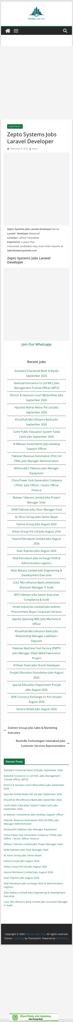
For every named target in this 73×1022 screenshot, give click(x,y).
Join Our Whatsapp (36, 344)
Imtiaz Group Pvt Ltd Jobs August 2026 (36, 531)
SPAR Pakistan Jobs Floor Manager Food (36, 509)
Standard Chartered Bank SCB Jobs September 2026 (33, 770)
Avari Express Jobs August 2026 (36, 551)
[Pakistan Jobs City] (8, 31)
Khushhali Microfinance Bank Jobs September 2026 (33, 799)
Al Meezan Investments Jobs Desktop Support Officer (34, 814)
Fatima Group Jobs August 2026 (36, 524)
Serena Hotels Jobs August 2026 (36, 709)
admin (35, 148)
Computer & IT (14, 126)
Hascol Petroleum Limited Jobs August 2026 (28, 872)
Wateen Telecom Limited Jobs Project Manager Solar (33, 844)
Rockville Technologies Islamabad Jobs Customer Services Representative (40, 743)
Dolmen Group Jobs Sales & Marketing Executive (32, 730)
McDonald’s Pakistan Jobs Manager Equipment (30, 829)
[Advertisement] (36, 82)
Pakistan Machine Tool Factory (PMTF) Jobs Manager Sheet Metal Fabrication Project (36, 653)
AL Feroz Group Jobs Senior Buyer (36, 517)
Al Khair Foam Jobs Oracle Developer (36, 665)
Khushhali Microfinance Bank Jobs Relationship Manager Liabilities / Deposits (36, 636)
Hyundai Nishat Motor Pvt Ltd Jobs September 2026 (33, 794)
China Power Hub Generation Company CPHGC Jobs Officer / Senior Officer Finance (36, 485)
